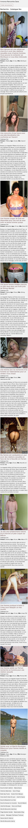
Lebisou (2, 815)
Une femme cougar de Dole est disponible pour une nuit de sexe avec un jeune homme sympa (12, 220)
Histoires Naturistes (5, 791)
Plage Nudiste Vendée (6, 812)
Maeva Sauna (17, 788)
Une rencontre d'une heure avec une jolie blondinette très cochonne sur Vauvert (12, 135)
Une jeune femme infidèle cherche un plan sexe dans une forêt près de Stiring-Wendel (13, 286)
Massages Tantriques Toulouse (14, 815)
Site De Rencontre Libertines (8, 809)
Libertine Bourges (5, 806)
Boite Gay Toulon (5, 794)
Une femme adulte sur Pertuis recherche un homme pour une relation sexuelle (12, 670)
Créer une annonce (6, 5)
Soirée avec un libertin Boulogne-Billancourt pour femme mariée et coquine (13, 748)
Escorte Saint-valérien (6, 788)
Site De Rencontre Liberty (7, 821)
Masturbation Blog (19, 812)
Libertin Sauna (21, 797)
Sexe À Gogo (16, 791)
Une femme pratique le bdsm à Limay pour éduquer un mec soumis (12, 607)
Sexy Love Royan (16, 806)
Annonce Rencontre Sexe (9, 1)
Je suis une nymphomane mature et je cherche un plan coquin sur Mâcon (13, 533)
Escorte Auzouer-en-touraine (8, 803)
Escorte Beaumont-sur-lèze (8, 800)
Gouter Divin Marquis (17, 794)
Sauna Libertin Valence (6, 818)
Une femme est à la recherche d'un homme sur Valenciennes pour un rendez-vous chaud (13, 372)
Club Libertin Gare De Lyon (7, 797)
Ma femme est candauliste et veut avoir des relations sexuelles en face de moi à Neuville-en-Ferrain (13, 457)
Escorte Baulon (22, 803)
